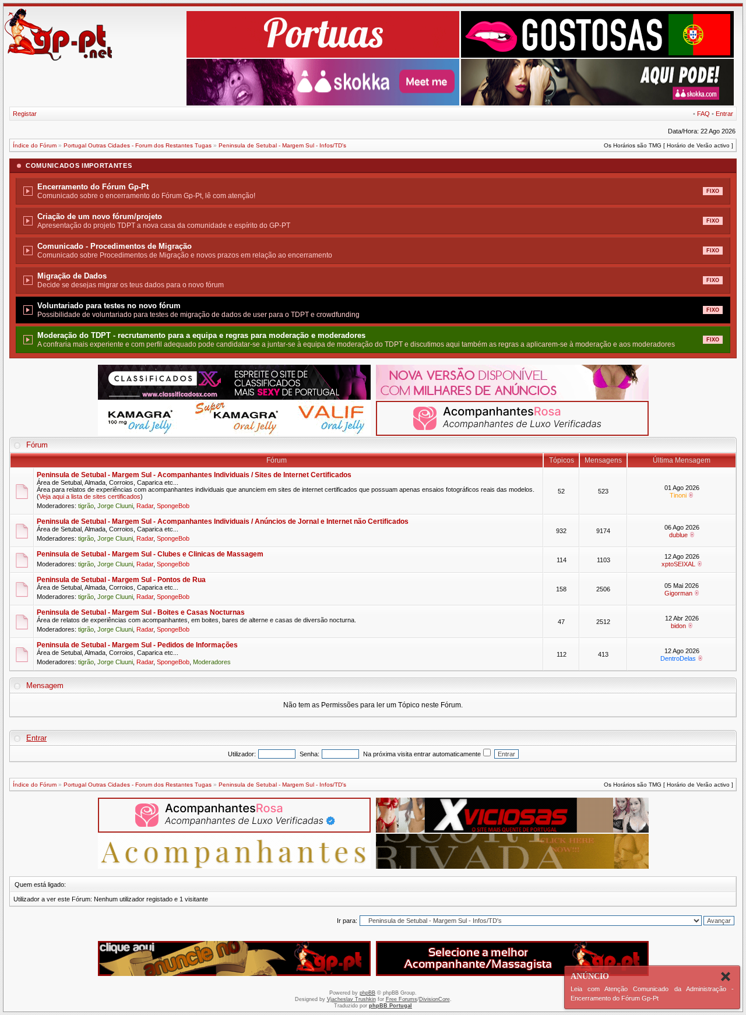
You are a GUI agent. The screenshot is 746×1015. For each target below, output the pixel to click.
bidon (678, 625)
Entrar (724, 113)
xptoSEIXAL (678, 564)
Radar (144, 505)
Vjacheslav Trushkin (351, 999)
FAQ (703, 113)
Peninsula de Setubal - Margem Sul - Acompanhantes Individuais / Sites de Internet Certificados (194, 475)
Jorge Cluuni (115, 505)
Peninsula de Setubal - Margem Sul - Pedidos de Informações (137, 645)
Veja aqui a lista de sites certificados (89, 496)
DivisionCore (434, 999)
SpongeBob (173, 505)
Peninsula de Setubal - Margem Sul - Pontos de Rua (121, 580)
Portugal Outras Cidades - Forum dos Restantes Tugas (138, 145)
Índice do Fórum (35, 145)
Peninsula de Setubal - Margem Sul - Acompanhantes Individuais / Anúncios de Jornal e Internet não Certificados (223, 521)
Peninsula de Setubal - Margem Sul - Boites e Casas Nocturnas (141, 612)
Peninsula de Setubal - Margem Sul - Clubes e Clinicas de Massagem (150, 554)
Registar (25, 113)
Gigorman (678, 593)
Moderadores (212, 661)
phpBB (367, 993)
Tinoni (678, 495)
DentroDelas (678, 658)
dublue (678, 534)
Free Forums (401, 999)
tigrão (86, 505)
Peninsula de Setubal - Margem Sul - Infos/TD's (282, 145)
